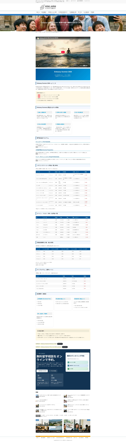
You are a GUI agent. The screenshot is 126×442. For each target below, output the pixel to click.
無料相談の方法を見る (43, 370)
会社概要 (43, 437)
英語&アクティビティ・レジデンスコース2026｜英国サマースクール (78, 404)
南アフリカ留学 (75, 415)
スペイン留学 (69, 415)
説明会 (87, 437)
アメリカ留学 (43, 415)
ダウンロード (60, 343)
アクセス (76, 437)
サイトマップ (74, 0)
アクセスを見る (53, 370)
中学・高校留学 (56, 415)
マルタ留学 (65, 415)
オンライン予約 (72, 362)
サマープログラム (44, 416)
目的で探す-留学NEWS (60, 437)
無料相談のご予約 (69, 437)
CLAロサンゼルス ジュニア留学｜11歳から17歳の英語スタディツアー (50, 395)
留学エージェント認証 (51, 437)
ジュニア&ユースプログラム (49, 415)
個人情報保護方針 (80, 0)
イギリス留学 (61, 415)
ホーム (68, 0)
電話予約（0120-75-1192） (75, 365)
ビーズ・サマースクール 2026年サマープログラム (47, 404)
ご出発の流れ (82, 437)
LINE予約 (71, 368)
